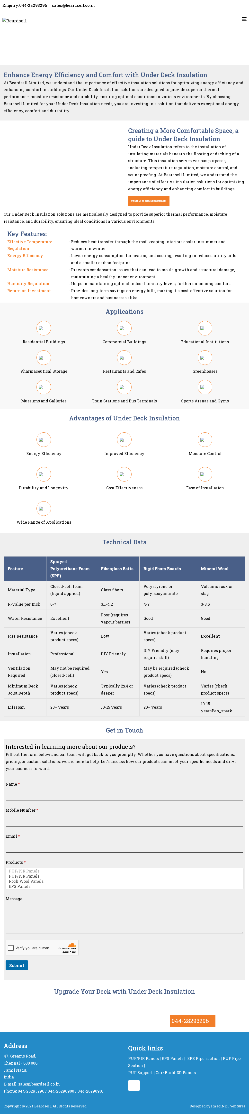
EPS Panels (172, 1058)
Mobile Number (22, 810)
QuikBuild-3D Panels (176, 1072)
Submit (16, 965)
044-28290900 (61, 1091)
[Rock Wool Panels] (123, 881)
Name (13, 784)
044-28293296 (190, 1020)
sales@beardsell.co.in (73, 5)
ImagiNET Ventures (228, 1106)
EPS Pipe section (203, 1058)
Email (13, 836)
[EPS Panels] (123, 886)
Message (14, 898)
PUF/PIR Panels (143, 1058)
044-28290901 (91, 1091)
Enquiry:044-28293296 (24, 5)
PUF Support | (141, 1072)
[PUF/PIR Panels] (123, 870)
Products (16, 862)
